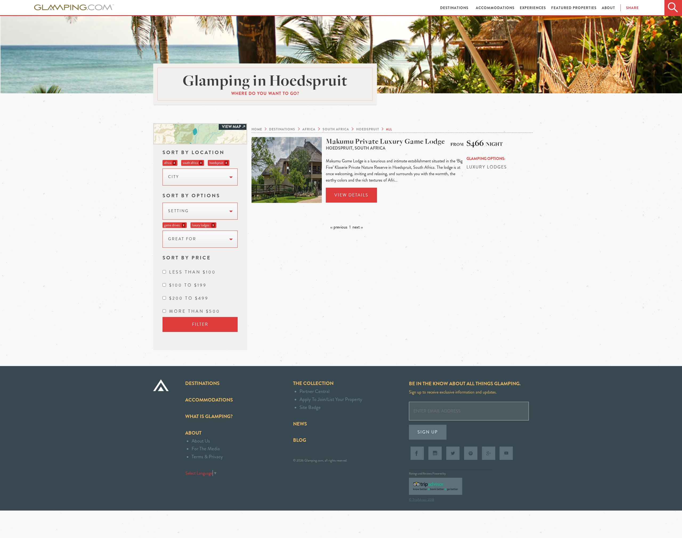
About (608, 7)
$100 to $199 (188, 285)
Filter (200, 324)
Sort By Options (191, 195)
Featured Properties (574, 7)
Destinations (454, 7)
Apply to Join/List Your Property (330, 399)
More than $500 (194, 311)
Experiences (533, 7)
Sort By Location (194, 152)
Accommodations (495, 7)
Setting (178, 211)
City (173, 177)
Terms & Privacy (207, 456)
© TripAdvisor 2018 (421, 499)
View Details (351, 195)
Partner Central (314, 391)
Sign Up (427, 432)
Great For (182, 239)
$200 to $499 (189, 298)
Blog (299, 440)
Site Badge (310, 407)
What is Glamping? (209, 416)
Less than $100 (192, 272)
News (300, 423)
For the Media (206, 448)
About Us (201, 440)
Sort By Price (187, 257)
